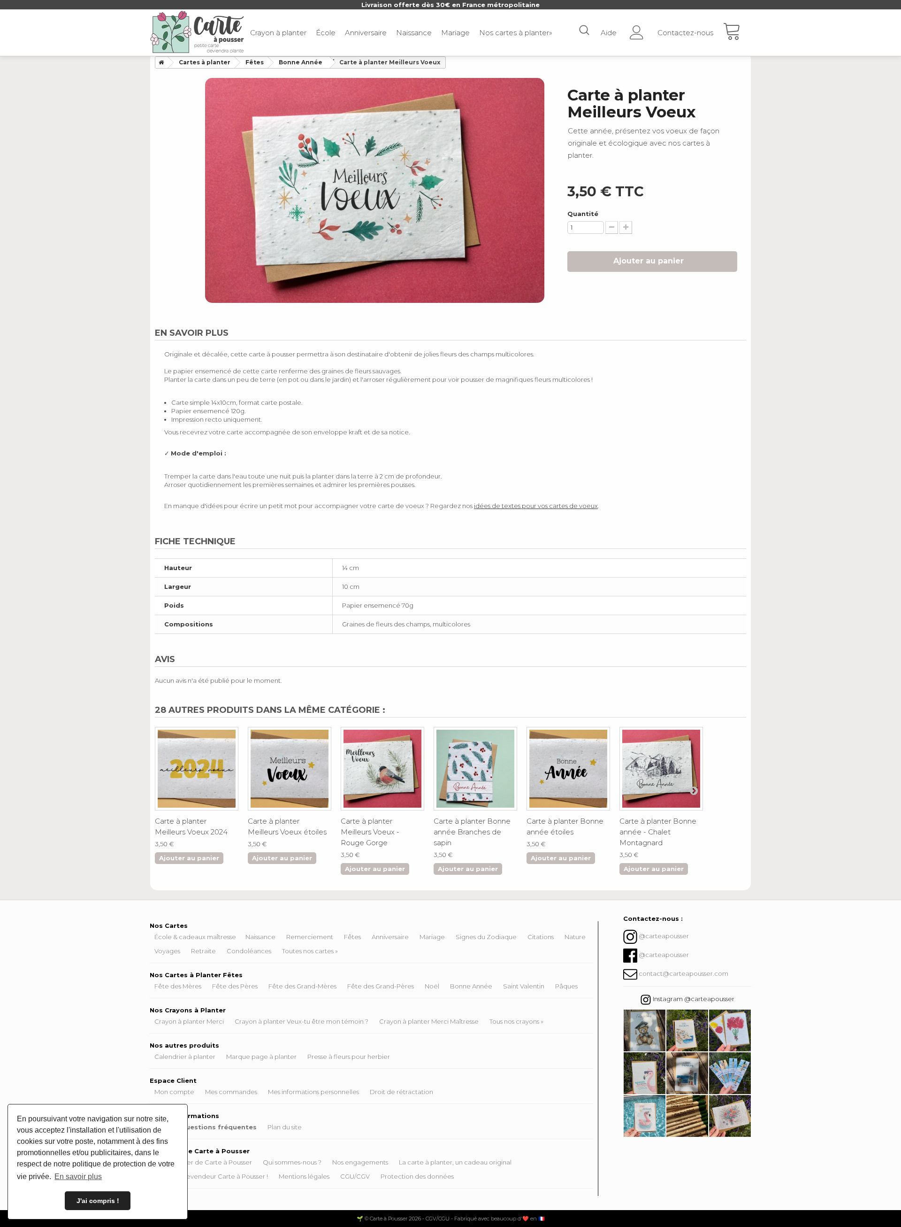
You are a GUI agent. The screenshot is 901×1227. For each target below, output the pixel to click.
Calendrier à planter (184, 1056)
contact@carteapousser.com (683, 973)
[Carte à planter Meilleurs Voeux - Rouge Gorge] (382, 768)
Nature (575, 937)
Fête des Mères (177, 986)
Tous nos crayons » (516, 1021)
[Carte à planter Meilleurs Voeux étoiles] (289, 768)
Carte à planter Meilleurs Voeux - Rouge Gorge (370, 832)
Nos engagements (360, 1162)
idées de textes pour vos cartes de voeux (536, 505)
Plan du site (284, 1127)
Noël (432, 986)
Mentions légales (304, 1176)
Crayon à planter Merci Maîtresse (429, 1021)
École (326, 32)
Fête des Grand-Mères (302, 986)
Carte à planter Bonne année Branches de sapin (472, 832)
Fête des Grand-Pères (380, 986)
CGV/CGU (438, 1218)
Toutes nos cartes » (310, 951)
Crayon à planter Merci (189, 1021)
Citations (540, 937)
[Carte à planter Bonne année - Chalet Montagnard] (661, 768)
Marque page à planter (261, 1056)
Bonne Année (471, 986)
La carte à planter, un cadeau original (455, 1162)
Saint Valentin (523, 986)
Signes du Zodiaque (486, 937)
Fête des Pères (235, 986)
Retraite (203, 951)
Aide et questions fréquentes (205, 1127)
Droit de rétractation (401, 1092)
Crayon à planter (278, 32)
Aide (609, 32)
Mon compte (174, 1092)
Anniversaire (366, 32)
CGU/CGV (355, 1176)
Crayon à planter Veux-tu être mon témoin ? (301, 1021)
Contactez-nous (685, 32)
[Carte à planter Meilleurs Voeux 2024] (196, 768)
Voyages (167, 951)
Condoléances (249, 951)
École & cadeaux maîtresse (195, 937)
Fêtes (352, 937)
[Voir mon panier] (737, 32)
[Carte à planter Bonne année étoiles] (568, 768)
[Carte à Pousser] (197, 32)
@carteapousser (664, 936)
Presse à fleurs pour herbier (348, 1056)
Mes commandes (231, 1092)
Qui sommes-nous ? (292, 1162)
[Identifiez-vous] (637, 29)
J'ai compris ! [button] (97, 1200)
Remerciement (309, 937)
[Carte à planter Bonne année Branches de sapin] (475, 768)
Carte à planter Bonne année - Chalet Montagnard (657, 832)
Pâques (566, 986)
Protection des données (417, 1176)
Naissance (414, 32)
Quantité (582, 213)
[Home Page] (159, 62)
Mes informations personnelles (313, 1092)
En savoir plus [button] (78, 1177)
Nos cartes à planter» (515, 32)
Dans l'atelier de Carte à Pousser (203, 1162)
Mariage (455, 32)
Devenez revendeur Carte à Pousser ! (211, 1176)
